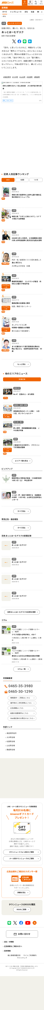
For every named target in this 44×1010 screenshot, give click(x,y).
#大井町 (15, 77)
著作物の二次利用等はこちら (21, 703)
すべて (4, 12)
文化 (26, 12)
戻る (4, 16)
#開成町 (37, 77)
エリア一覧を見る (21, 461)
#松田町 (30, 77)
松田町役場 (11, 741)
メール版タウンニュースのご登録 (21, 859)
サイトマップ (22, 958)
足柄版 (5, 7)
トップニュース (15, 12)
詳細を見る (21, 893)
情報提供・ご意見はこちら (20, 698)
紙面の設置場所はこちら (19, 713)
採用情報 (7, 951)
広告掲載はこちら (16, 708)
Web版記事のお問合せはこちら (21, 718)
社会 (32, 12)
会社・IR (30, 4)
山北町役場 (11, 746)
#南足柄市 (7, 77)
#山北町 (22, 77)
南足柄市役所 (11, 733)
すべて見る (21, 511)
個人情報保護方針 (14, 955)
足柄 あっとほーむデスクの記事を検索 (21, 612)
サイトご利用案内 (29, 955)
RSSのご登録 (21, 909)
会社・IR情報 (9, 942)
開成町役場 (11, 750)
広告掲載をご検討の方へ (13, 946)
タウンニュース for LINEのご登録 (21, 852)
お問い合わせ (24, 934)
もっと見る (21, 364)
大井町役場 (11, 737)
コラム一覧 (21, 669)
